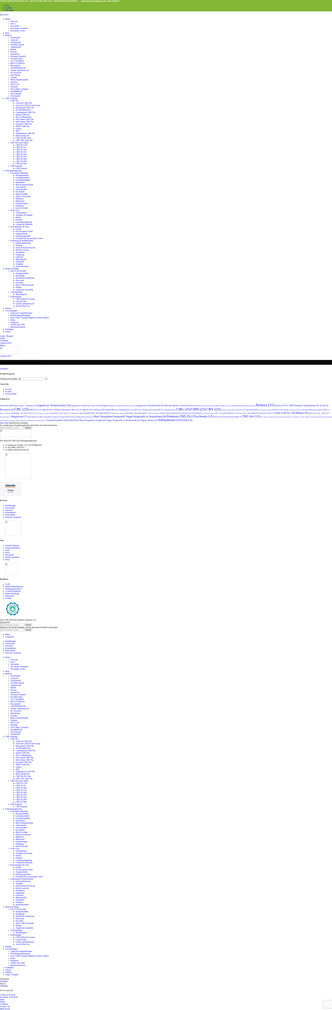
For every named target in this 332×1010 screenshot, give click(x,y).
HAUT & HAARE (18, 271)
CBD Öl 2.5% (21, 145)
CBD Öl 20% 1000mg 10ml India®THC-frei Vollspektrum (107, 410)
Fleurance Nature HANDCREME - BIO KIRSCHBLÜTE (92, 413)
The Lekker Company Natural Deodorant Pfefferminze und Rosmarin (24, 420)
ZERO (187, 420)
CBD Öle (14, 101)
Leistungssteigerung (24, 222)
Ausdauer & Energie (24, 215)
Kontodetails (10, 512)
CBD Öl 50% (21, 164)
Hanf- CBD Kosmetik (25, 285)
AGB (7, 584)
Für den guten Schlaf (24, 231)
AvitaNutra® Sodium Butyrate (243, 406)
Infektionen (20, 182)
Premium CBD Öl (181, 416)
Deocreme (20, 280)
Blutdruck (20, 199)
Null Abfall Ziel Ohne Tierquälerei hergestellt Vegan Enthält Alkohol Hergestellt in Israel (60, 417)
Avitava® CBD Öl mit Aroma (28, 105)
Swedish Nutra (16, 59)
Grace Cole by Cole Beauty (291, 412)
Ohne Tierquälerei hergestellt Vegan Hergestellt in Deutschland (129, 416)
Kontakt (8, 598)
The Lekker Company (19, 89)
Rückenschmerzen (17, 327)
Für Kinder (20, 192)
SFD (17, 131)
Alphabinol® (15, 47)
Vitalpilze (19, 264)
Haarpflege (20, 276)
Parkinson (14, 322)
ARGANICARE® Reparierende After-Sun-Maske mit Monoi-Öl (211, 405)
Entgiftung (20, 255)
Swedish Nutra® (17, 45)
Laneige (13, 77)
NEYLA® (14, 84)
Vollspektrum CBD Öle (25, 133)
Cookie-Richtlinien (13, 591)
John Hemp (15, 75)
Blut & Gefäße (22, 194)
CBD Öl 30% (21, 159)
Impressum (9, 596)
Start (2, 423)
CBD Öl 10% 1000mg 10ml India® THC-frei (62, 410)
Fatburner (19, 257)
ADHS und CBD (17, 325)
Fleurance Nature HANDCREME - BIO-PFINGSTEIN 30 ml (19, 413)
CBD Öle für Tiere (23, 138)
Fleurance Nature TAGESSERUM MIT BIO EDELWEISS (255, 413)
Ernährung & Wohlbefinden (21, 241)
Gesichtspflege (16, 292)
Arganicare (14, 54)
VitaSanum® (15, 42)
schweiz (205, 416)
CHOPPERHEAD (18, 68)
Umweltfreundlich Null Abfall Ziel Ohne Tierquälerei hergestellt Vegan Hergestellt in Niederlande (93, 420)
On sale (8, 389)
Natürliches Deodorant (25, 278)
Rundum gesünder (23, 236)
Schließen (4, 369)
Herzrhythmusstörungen (20, 315)
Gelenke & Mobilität (24, 224)
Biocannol (7, 409)
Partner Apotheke (12, 557)
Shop (6, 423)
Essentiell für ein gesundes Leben (29, 238)
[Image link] (15, 436)
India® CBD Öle (23, 115)
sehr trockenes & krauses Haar (228, 417)
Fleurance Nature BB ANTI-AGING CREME (276, 410)
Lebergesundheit (22, 178)
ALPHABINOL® (23, 110)
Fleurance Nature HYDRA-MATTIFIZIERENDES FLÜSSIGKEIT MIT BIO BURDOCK (176, 413)
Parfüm (19, 287)
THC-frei (251, 416)
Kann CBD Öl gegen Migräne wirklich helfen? (29, 318)
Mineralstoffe (21, 259)
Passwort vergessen (13, 517)
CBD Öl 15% (21, 152)
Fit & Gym (14, 210)
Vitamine (19, 245)
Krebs (12, 320)
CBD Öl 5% (21, 147)
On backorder (10, 394)
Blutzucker (20, 201)
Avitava (265, 405)
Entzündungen (21, 203)
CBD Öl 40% (21, 161)
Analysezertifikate (12, 548)
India (311, 413)
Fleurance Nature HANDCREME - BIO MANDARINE (131, 413)
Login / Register (11, 974)
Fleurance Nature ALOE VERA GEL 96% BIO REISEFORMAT (241, 410)
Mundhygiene (21, 294)
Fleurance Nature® (18, 56)
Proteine (19, 220)
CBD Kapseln (16, 166)
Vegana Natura (149, 420)
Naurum (13, 82)
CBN (198, 409)
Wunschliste (10, 515)
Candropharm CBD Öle (25, 112)
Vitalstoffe (20, 262)
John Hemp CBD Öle (24, 122)
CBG (183, 409)
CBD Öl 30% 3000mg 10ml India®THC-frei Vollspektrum (154, 410)
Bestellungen (10, 505)
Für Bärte (19, 283)
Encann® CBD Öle (24, 124)
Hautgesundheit (22, 273)
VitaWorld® (15, 38)
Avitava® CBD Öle (24, 103)
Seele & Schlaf (22, 208)
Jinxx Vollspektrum (23, 117)
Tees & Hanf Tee (23, 306)
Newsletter (14, 26)
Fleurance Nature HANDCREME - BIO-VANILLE (55, 413)
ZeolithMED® (16, 91)
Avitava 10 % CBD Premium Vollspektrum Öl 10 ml (301, 405)
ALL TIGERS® (17, 61)
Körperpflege (15, 297)
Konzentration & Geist (19, 227)
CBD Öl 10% (21, 150)
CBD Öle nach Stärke (19, 143)
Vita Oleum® (15, 94)
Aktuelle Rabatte (12, 545)
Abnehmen (20, 252)
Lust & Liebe (21, 301)
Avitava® (14, 40)
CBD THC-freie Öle (24, 140)
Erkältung (20, 206)
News (12, 24)
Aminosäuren (21, 213)
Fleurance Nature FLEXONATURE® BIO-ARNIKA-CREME (310, 410)
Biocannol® (15, 66)
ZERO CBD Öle (23, 126)
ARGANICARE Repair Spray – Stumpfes (18, 405)
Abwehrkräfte (21, 189)
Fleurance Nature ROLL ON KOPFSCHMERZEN (220, 413)
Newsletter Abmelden (19, 28)
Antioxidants (21, 187)
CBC (21, 409)
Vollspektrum (170, 420)
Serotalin (14, 87)
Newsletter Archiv (17, 31)
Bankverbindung (12, 593)
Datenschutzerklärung (14, 586)
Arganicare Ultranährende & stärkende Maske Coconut (163, 405)
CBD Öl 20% (21, 154)
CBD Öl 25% (21, 157)
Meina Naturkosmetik (19, 80)
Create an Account (7, 995)
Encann (13, 52)
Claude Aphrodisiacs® (19, 70)
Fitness (18, 217)
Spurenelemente (22, 266)
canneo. (19, 129)
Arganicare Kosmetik (24, 290)
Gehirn (18, 229)
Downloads (10, 508)
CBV (213, 409)
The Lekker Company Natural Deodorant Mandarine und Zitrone (281, 417)
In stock (8, 391)
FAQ (7, 550)
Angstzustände (22, 234)
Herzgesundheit (22, 175)
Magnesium (19, 416)
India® (13, 49)
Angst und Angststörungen (21, 313)
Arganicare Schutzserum (54, 405)
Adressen (9, 510)
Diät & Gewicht (22, 250)
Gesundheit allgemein (19, 173)
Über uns (14, 21)
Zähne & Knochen (23, 196)
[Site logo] (4, 14)
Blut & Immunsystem (24, 185)
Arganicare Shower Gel (126, 406)
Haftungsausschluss (13, 589)
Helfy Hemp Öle (22, 136)
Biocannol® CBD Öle (25, 108)
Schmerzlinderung (23, 243)
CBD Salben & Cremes (25, 299)
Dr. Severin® (15, 73)
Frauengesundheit (23, 180)
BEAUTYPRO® (17, 63)
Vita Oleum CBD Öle (24, 119)
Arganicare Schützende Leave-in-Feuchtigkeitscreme (94, 405)
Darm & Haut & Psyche (25, 248)
